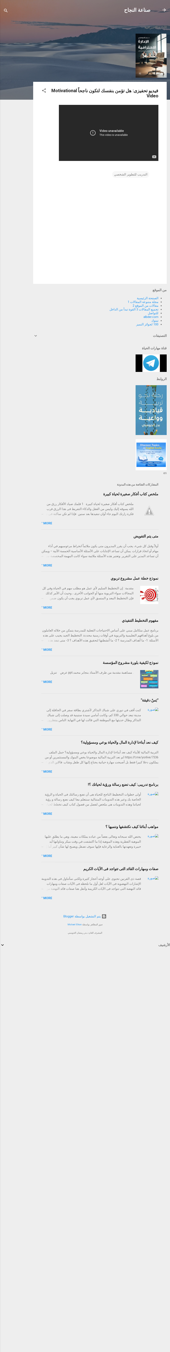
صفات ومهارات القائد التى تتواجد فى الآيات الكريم (120, 869)
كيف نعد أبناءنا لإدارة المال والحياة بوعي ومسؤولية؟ (119, 742)
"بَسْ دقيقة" (149, 700)
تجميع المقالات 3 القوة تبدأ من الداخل (133, 309)
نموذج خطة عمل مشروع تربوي (134, 578)
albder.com (150, 317)
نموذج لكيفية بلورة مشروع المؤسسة (130, 662)
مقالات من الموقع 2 (145, 306)
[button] (43, 91)
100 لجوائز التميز (147, 324)
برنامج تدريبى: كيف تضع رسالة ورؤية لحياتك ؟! (123, 784)
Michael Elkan (75, 924)
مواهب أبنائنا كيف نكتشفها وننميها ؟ (132, 826)
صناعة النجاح (137, 10)
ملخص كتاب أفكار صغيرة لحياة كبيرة (130, 494)
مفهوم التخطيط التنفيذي (140, 620)
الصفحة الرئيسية (147, 298)
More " (46, 523)
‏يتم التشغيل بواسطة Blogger (82, 916)
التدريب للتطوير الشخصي (130, 174)
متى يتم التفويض (146, 536)
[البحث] (5, 11)
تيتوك (154, 320)
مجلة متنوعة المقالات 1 (143, 302)
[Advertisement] (16, 83)
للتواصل (153, 313)
